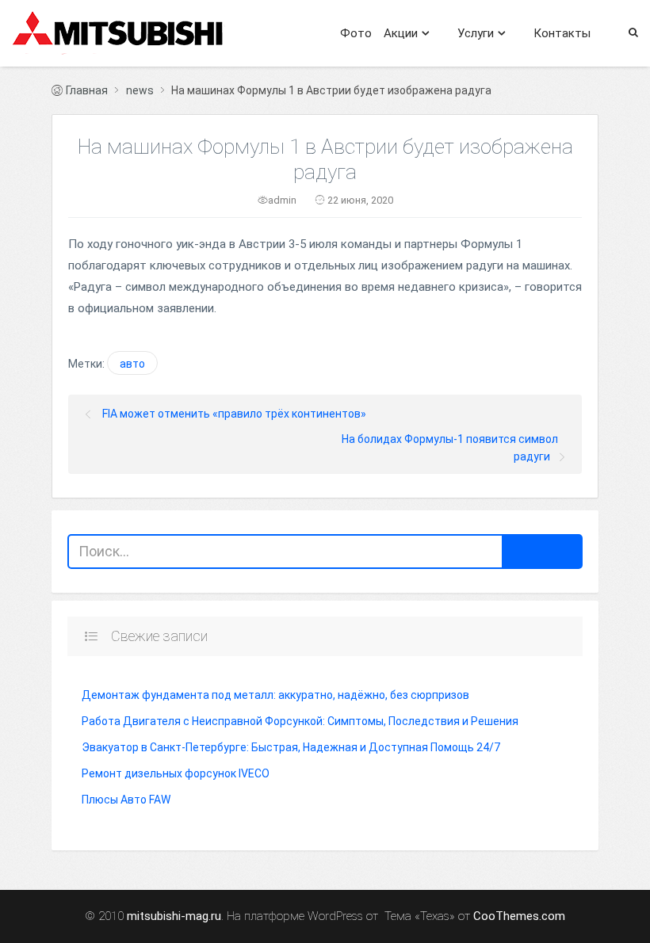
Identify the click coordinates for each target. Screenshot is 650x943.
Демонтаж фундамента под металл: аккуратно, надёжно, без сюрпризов (275, 695)
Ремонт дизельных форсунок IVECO (176, 773)
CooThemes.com (519, 916)
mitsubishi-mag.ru (174, 916)
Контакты (562, 33)
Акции (401, 33)
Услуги (475, 33)
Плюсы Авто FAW (126, 799)
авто (132, 363)
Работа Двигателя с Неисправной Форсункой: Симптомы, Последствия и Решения (300, 721)
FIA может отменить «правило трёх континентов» (234, 413)
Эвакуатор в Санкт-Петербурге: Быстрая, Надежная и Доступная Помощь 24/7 (291, 747)
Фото (356, 33)
